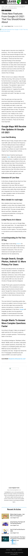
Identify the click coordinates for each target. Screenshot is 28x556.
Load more (13, 544)
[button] (26, 2)
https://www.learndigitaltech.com (14, 490)
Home (3, 6)
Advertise (8, 549)
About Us (14, 549)
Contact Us (19, 549)
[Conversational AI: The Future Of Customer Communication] (5, 539)
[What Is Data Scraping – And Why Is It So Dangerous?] (5, 516)
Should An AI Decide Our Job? (17, 359)
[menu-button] (3, 2)
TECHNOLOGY (8, 10)
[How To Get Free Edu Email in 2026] (5, 531)
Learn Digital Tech (9, 26)
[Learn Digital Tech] (3, 26)
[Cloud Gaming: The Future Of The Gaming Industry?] (5, 523)
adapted (18, 243)
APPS (6, 6)
